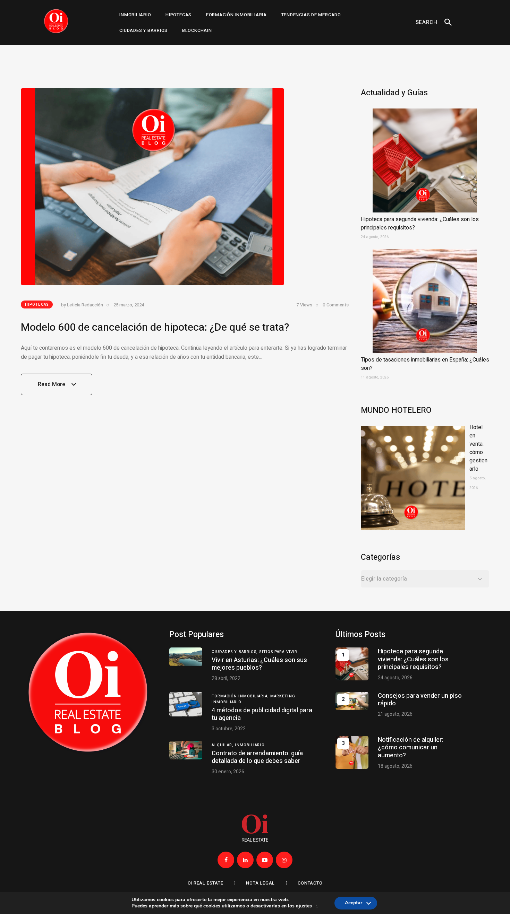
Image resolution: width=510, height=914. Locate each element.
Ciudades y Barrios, (235, 652)
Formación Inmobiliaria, (241, 696)
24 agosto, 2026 (395, 677)
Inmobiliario (249, 745)
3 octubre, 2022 (229, 728)
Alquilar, (223, 745)
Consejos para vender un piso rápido (420, 699)
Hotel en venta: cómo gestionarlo (478, 448)
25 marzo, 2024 (128, 305)
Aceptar (353, 904)
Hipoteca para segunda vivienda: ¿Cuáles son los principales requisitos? (413, 659)
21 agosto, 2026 (395, 714)
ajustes (304, 906)
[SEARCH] (448, 22)
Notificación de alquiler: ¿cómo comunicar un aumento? (410, 747)
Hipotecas (37, 304)
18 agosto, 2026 (395, 766)
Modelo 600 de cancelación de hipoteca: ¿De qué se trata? (155, 327)
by (82, 305)
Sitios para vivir (278, 652)
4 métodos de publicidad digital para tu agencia (262, 714)
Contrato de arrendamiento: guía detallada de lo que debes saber (257, 757)
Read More (51, 387)
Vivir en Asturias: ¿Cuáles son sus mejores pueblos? (259, 663)
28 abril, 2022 (226, 678)
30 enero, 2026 (228, 771)
